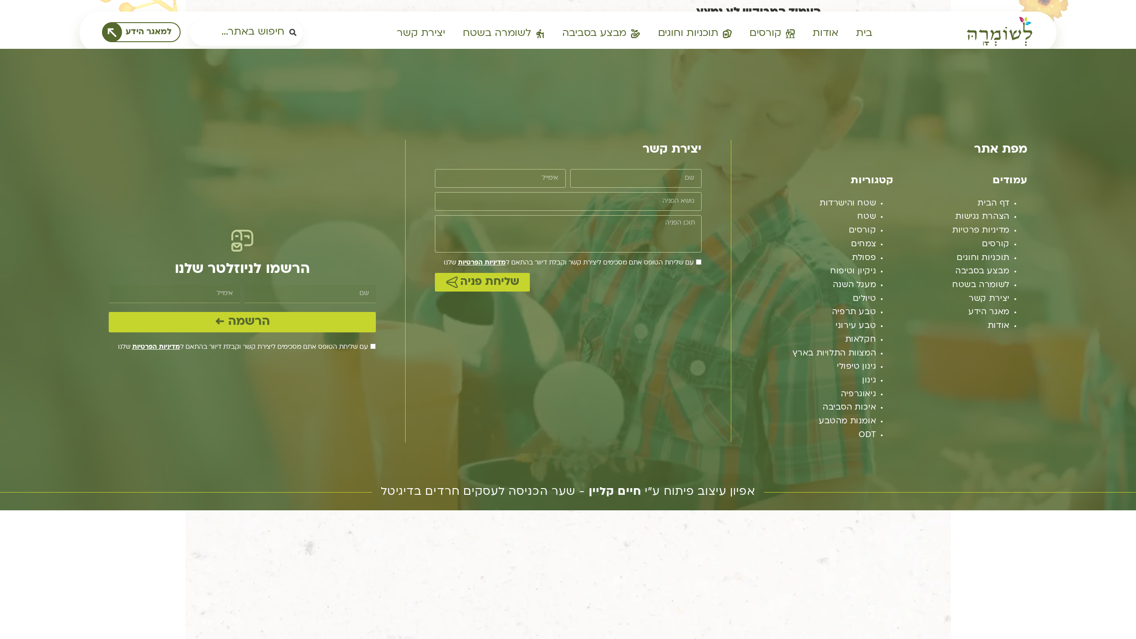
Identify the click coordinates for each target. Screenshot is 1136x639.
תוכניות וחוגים (983, 258)
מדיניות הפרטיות (482, 263)
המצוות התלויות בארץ (834, 353)
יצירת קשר (989, 299)
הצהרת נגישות (982, 217)
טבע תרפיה (854, 312)
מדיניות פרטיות (981, 230)
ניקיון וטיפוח (853, 271)
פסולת (864, 258)
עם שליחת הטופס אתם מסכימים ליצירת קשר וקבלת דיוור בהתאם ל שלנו (569, 263)
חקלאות (860, 339)
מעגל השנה (854, 285)
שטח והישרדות (848, 203)
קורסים (996, 244)
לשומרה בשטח (981, 285)
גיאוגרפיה (858, 394)
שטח (866, 217)
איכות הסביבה (849, 407)
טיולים (864, 299)
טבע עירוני (856, 326)
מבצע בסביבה (982, 271)
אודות (999, 326)
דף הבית (993, 203)
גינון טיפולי (856, 367)
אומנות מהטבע (847, 421)
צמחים (863, 244)
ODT (867, 435)
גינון (869, 380)
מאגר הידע (989, 312)
